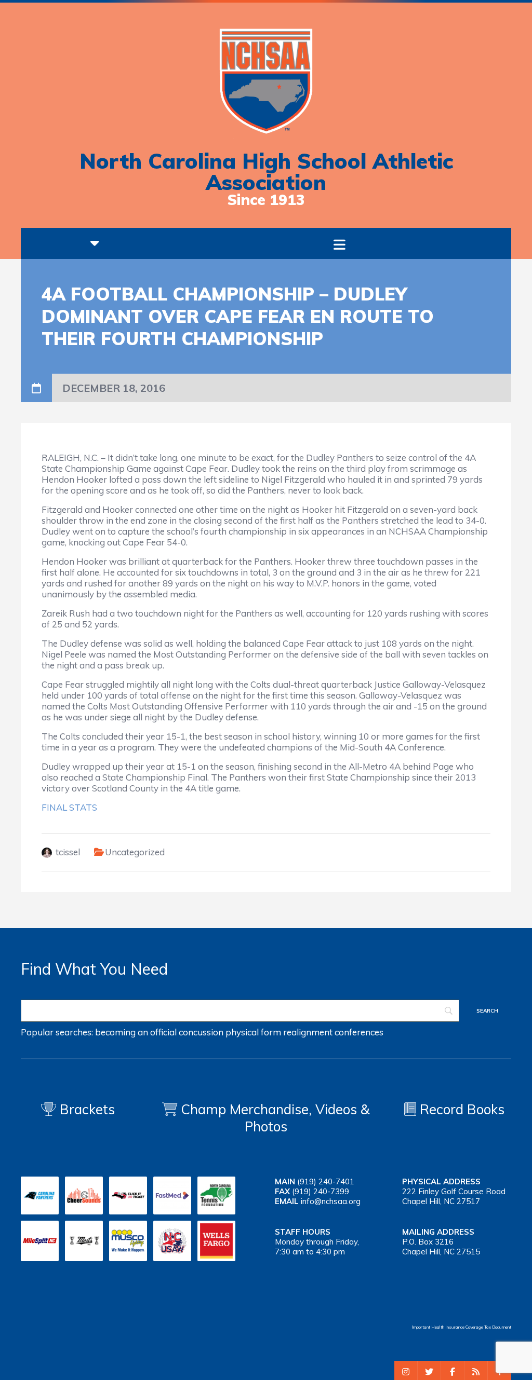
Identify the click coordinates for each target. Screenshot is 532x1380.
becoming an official (136, 1032)
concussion (201, 1032)
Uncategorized (135, 851)
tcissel (68, 851)
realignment (307, 1032)
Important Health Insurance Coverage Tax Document (461, 1327)
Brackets (85, 1109)
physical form (253, 1032)
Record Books (460, 1109)
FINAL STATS (69, 807)
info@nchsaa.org (331, 1201)
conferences (359, 1032)
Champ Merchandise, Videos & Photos (275, 1118)
